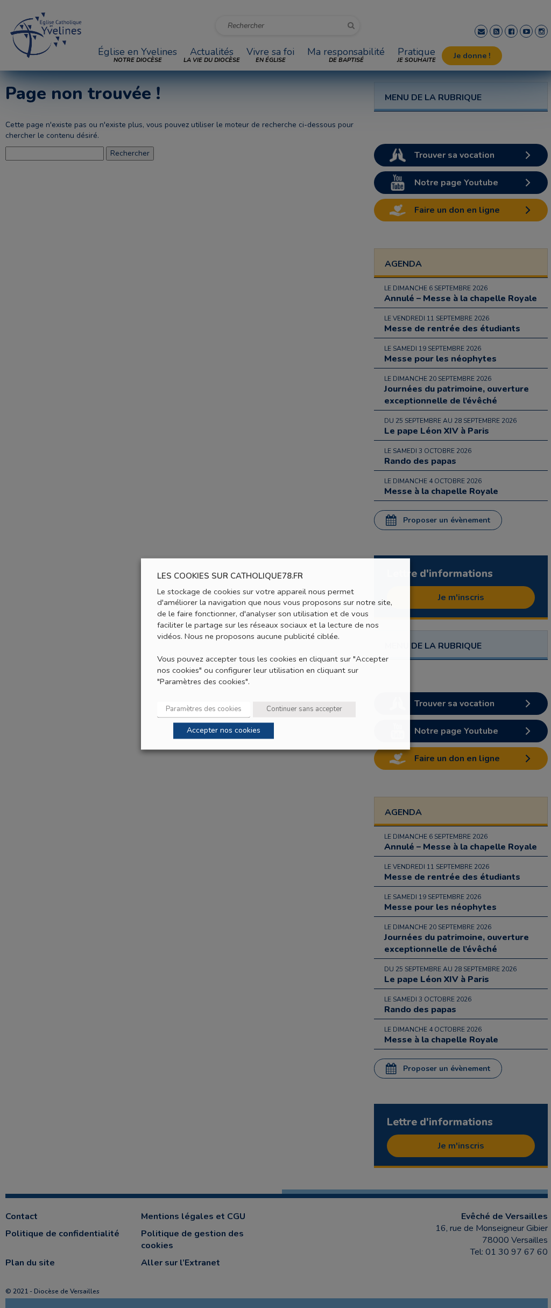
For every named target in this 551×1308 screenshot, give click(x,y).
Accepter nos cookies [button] (223, 731)
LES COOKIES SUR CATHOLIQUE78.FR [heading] (230, 576)
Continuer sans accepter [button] (304, 709)
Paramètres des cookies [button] (204, 709)
